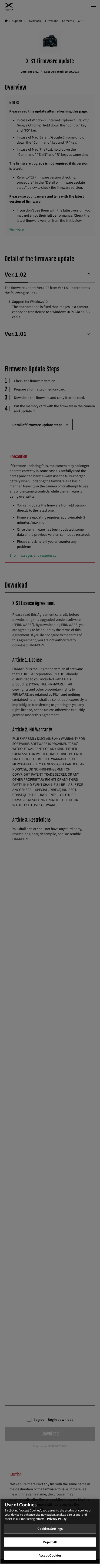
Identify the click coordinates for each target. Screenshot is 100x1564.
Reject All (50, 1542)
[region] (50, 1531)
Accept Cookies (50, 1555)
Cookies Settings (50, 1528)
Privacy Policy (57, 1519)
